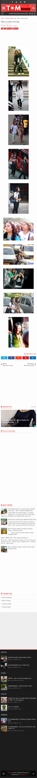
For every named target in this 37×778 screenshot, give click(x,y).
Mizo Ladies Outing (10, 22)
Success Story (7, 604)
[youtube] (16, 2)
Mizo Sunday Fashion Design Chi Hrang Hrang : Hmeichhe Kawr (20, 529)
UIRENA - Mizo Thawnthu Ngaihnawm (19, 678)
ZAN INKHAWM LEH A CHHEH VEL (19, 665)
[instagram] (25, 2)
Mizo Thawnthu (7, 597)
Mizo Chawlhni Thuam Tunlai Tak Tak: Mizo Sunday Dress (21, 548)
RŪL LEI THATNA (13, 707)
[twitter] (20, 2)
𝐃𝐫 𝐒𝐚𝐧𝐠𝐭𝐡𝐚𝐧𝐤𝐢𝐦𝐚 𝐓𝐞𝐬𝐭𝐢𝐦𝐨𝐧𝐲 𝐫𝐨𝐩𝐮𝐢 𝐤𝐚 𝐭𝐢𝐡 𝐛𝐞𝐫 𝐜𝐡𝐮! (22, 720)
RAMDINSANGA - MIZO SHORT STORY (20, 686)
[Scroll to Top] (33, 773)
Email (16, 29)
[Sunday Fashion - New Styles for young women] (18, 418)
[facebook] (12, 2)
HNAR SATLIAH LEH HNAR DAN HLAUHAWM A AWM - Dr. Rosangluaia (22, 699)
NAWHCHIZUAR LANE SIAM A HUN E (19, 657)
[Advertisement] (18, 38)
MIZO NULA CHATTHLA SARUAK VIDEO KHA (22, 519)
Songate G (22, 774)
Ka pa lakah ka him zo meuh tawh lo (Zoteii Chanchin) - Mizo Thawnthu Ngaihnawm (21, 509)
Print (10, 29)
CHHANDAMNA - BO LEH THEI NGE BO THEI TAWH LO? (21, 727)
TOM (9, 772)
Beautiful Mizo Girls (30, 354)
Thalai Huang (6, 607)
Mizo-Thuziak (6, 601)
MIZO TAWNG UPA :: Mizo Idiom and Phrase (14, 538)
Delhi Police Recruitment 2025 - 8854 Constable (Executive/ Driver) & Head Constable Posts (20, 14)
